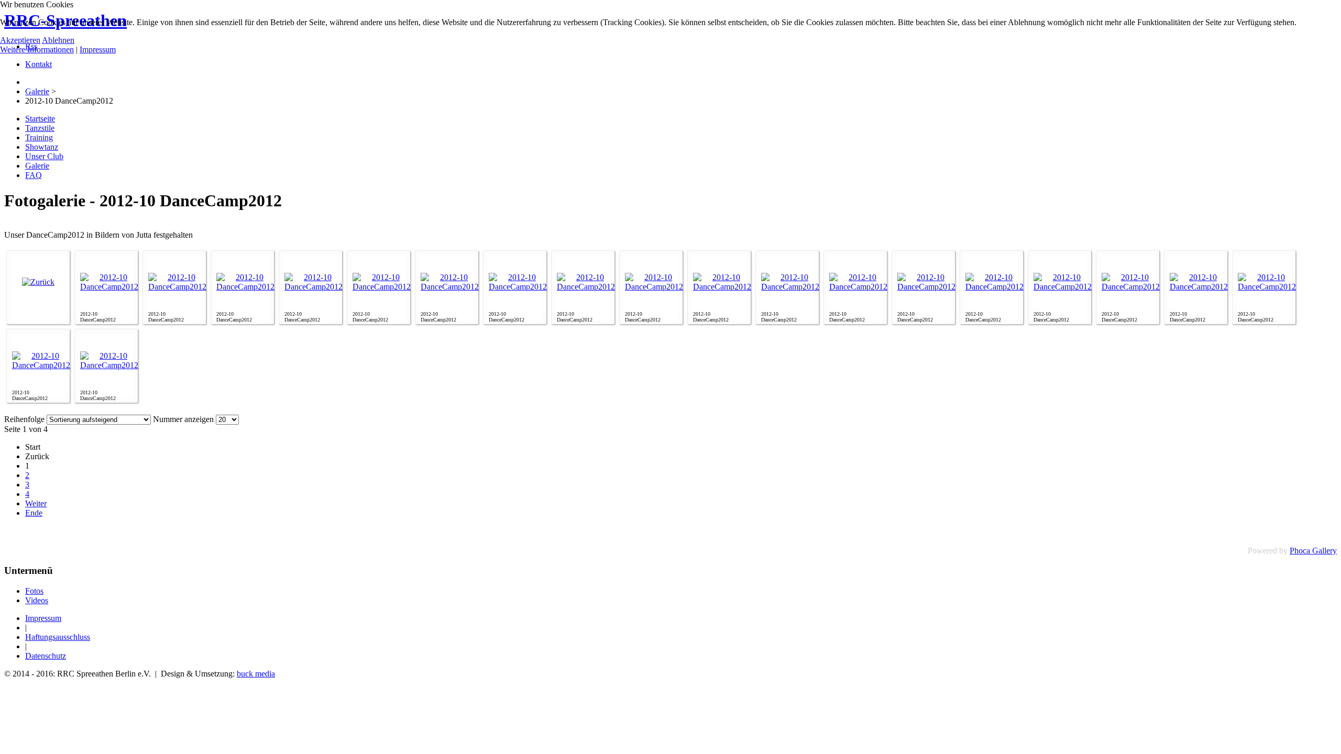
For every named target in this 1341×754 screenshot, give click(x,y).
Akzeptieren (20, 40)
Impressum (43, 618)
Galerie (37, 165)
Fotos (34, 590)
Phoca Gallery (1313, 550)
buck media (256, 673)
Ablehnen (58, 40)
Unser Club (44, 156)
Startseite (40, 118)
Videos (36, 600)
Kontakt (38, 64)
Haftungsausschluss (57, 637)
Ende (33, 512)
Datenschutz (45, 655)
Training (39, 137)
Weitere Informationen (37, 49)
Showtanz (41, 146)
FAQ (33, 175)
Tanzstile (39, 128)
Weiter (36, 503)
